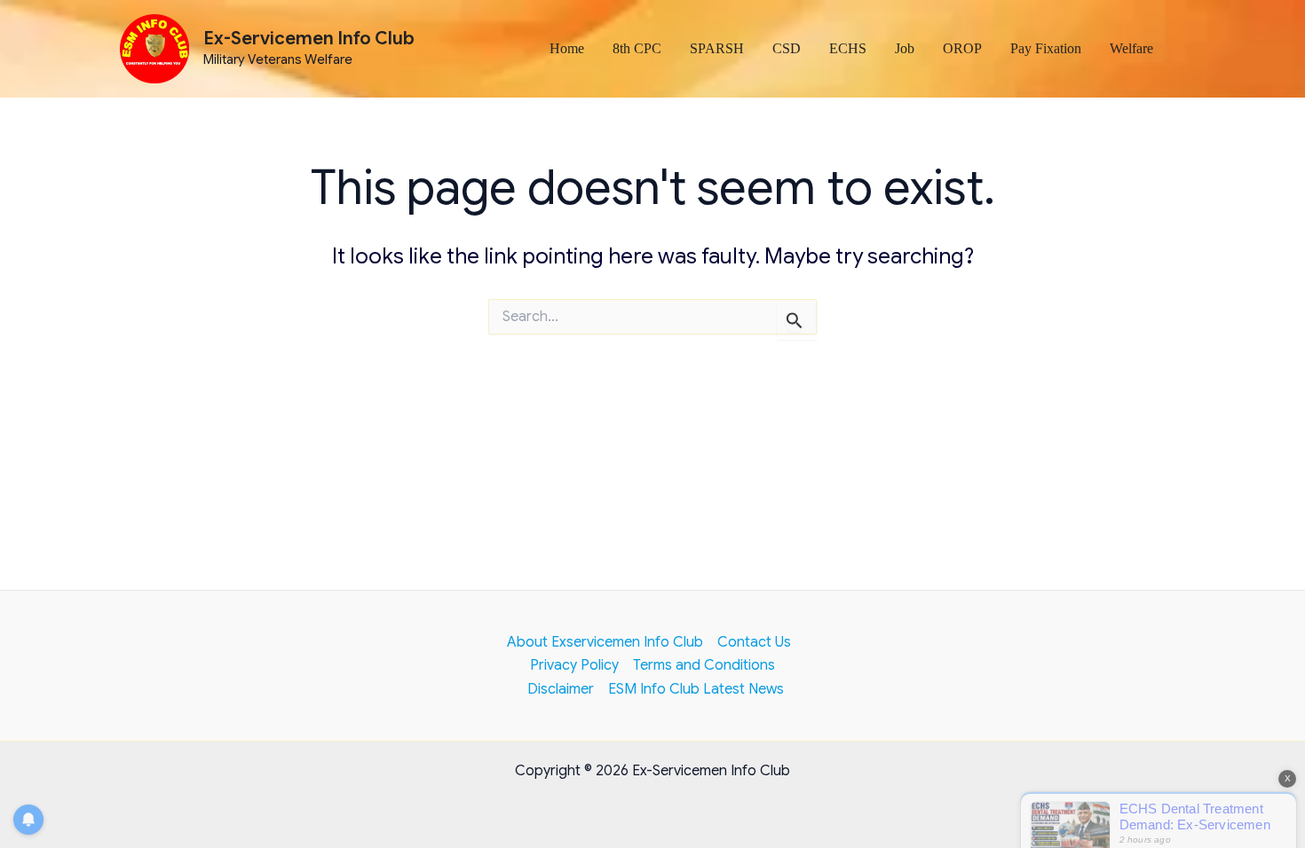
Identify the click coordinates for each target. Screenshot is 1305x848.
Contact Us (754, 642)
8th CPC (637, 48)
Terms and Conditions (704, 665)
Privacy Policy (574, 665)
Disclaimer (560, 689)
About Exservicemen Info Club (605, 642)
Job (904, 48)
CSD (786, 48)
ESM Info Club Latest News (696, 689)
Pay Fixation (1045, 48)
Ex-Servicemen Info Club (309, 38)
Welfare (1131, 48)
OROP (962, 48)
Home (567, 48)
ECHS (847, 48)
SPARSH (717, 48)
